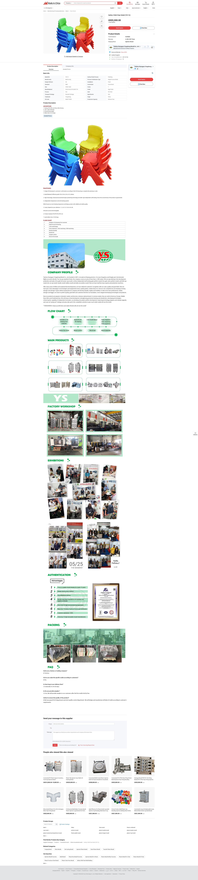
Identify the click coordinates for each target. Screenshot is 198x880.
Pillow (72, 827)
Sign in (153, 4)
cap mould (45, 830)
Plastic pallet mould (76, 833)
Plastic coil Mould (131, 827)
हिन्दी (120, 870)
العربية (107, 870)
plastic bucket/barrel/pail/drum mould (52, 833)
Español (67, 870)
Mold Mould (63, 856)
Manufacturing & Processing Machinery (56, 11)
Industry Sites (109, 868)
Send (55, 745)
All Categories (48, 8)
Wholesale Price (101, 868)
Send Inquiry (119, 28)
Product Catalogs (65, 824)
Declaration (115, 873)
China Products (69, 868)
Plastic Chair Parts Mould (68, 860)
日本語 (116, 870)
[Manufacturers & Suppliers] (51, 3)
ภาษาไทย (124, 870)
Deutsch (96, 870)
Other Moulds (58, 849)
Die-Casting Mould (69, 849)
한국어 (111, 870)
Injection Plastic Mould (81, 849)
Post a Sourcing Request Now (86, 745)
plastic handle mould (104, 830)
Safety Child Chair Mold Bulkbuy (84, 860)
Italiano (91, 870)
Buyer (119, 8)
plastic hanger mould (104, 833)
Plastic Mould (73, 11)
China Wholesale (92, 868)
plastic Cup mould (131, 833)
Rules (153, 8)
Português (73, 870)
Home (44, 11)
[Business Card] (152, 73)
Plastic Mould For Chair (124, 856)
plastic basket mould (132, 830)
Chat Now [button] (144, 28)
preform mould (74, 830)
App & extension (136, 8)
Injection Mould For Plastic (91, 856)
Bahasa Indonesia (142, 870)
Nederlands (102, 870)
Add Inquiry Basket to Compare (74, 56)
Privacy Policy (122, 873)
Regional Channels (117, 868)
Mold (44, 827)
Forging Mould (48, 849)
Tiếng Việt (134, 870)
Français (79, 870)
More (44, 863)
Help (127, 8)
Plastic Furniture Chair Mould (51, 860)
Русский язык (85, 870)
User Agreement (107, 873)
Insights (138, 868)
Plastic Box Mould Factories (75, 856)
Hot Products (61, 868)
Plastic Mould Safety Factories (108, 856)
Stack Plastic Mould (95, 849)
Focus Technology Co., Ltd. (89, 873)
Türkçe (129, 870)
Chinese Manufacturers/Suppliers (81, 868)
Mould (67, 11)
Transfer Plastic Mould (108, 849)
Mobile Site (132, 868)
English (62, 870)
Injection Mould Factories (51, 856)
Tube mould (102, 827)
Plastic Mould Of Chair (138, 856)
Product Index (126, 868)
